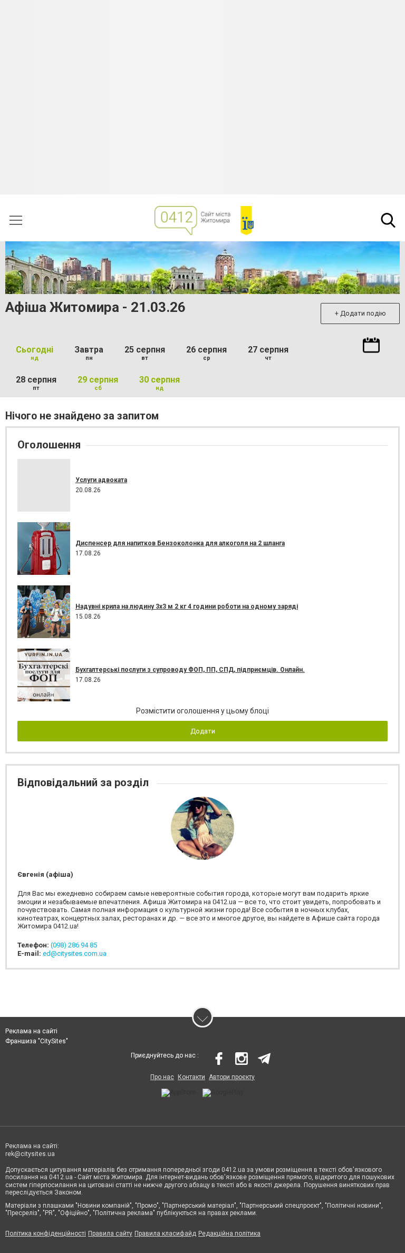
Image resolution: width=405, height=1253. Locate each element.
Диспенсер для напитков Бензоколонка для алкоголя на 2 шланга (180, 543)
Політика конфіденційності (45, 1233)
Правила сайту (110, 1233)
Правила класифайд (165, 1233)
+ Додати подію (360, 313)
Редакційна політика (229, 1233)
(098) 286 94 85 (74, 945)
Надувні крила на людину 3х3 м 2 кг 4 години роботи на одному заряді (186, 606)
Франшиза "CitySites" (36, 1041)
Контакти (191, 1077)
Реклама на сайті (31, 1031)
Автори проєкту (232, 1077)
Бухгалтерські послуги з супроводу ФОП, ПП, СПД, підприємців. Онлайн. (190, 669)
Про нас (162, 1077)
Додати (202, 731)
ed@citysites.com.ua (75, 953)
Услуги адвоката (101, 480)
